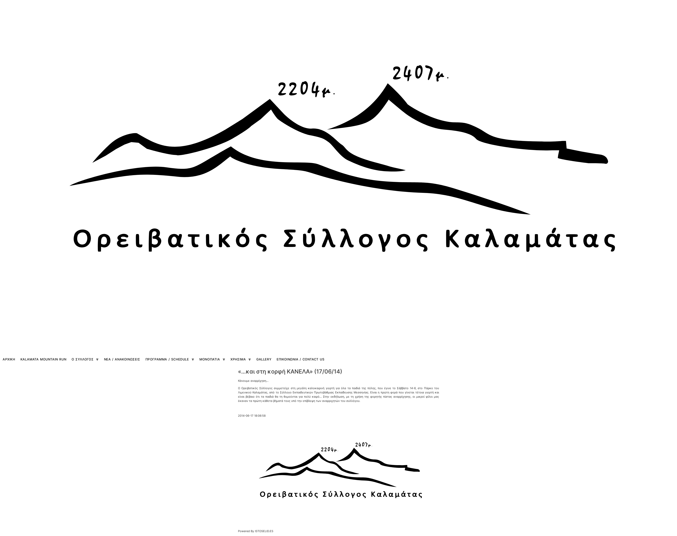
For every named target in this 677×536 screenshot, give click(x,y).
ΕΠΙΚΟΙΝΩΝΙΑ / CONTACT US (300, 359)
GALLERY (263, 359)
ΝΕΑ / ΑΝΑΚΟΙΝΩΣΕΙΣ (122, 359)
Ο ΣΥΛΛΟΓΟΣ (82, 359)
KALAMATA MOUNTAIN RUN (43, 359)
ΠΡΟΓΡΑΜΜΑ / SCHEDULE (167, 359)
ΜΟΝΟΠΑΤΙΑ (209, 359)
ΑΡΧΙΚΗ (9, 359)
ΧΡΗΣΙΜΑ (238, 359)
